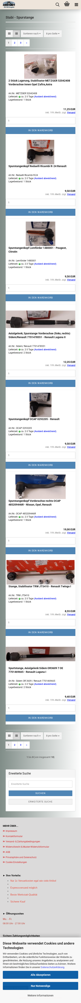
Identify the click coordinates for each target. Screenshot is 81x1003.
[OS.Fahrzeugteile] (7, 4)
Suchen (40, 793)
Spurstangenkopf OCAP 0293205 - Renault (34, 419)
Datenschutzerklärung (52, 967)
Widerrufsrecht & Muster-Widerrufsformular (27, 847)
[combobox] (32, 33)
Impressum (11, 831)
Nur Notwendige (40, 985)
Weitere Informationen (40, 995)
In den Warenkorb (40, 130)
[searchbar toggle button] (57, 4)
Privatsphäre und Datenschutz (21, 857)
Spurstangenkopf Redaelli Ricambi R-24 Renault (37, 166)
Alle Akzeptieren (40, 974)
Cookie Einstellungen (16, 862)
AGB (8, 852)
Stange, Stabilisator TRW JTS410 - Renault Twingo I (39, 586)
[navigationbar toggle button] (76, 4)
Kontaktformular (14, 836)
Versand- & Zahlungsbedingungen (23, 841)
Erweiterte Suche (40, 801)
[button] (9, 33)
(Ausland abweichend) (45, 96)
